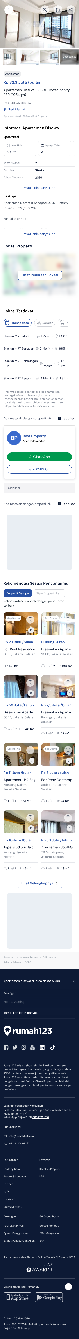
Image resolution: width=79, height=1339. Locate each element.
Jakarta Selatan (12, 962)
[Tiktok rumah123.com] (52, 1047)
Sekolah (47, 323)
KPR (42, 1176)
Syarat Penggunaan (16, 1233)
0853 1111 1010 (40, 1117)
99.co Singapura (50, 1233)
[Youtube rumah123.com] (32, 1047)
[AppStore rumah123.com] (17, 1297)
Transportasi (21, 323)
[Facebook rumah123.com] (6, 1047)
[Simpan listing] (30, 620)
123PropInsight (13, 1206)
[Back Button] (8, 9)
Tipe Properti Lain (49, 593)
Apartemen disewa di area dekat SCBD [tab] (32, 981)
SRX (42, 1240)
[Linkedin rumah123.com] (42, 1047)
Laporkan (68, 418)
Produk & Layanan (15, 1176)
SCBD (28, 962)
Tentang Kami (12, 1169)
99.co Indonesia (49, 1225)
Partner (8, 1184)
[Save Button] (58, 9)
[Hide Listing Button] (44, 9)
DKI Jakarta (49, 957)
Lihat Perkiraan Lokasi (39, 275)
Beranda (8, 957)
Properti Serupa (17, 593)
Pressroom (10, 1199)
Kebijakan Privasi (14, 1225)
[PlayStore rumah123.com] (49, 1297)
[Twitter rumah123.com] (15, 1047)
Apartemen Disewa (27, 957)
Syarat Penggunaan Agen (19, 1240)
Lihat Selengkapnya (37, 883)
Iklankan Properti (50, 1169)
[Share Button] (71, 9)
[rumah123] (39, 1031)
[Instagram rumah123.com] (23, 1047)
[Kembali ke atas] (68, 1286)
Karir (6, 1191)
